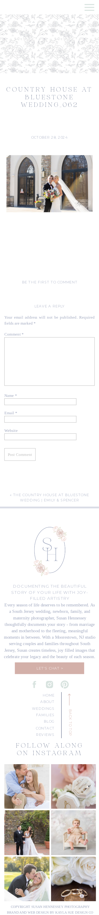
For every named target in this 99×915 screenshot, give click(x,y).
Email (10, 413)
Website (11, 430)
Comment (14, 334)
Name (10, 395)
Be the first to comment (50, 282)
